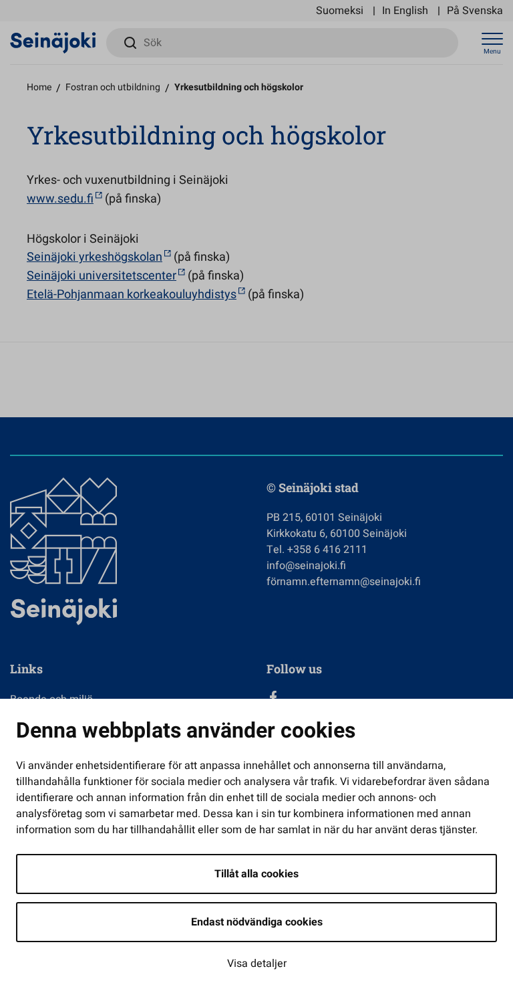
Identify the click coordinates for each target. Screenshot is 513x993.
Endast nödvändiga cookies (257, 922)
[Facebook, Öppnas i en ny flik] (385, 697)
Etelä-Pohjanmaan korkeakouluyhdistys (131, 295)
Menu (492, 51)
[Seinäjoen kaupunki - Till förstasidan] (53, 42)
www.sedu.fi (60, 199)
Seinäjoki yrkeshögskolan (94, 257)
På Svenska (475, 11)
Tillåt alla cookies (256, 874)
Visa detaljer (257, 964)
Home (39, 87)
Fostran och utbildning (112, 87)
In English (405, 11)
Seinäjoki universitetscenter (101, 276)
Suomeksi (339, 11)
